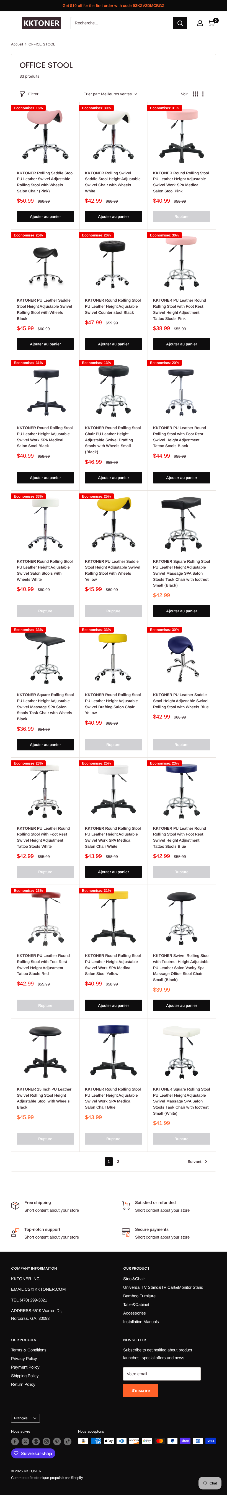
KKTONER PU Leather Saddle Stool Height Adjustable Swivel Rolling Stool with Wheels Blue (181, 700)
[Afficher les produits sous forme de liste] (204, 93)
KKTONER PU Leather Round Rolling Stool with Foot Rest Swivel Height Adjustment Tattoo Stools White (43, 837)
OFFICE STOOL (42, 44)
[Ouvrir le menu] (14, 23)
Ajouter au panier (45, 216)
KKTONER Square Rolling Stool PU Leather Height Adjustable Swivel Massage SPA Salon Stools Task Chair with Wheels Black (45, 706)
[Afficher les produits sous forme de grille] (195, 93)
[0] (211, 23)
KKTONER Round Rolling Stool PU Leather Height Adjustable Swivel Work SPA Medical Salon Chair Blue (113, 1098)
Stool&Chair (134, 1278)
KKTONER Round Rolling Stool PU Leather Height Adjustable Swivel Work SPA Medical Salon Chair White (113, 837)
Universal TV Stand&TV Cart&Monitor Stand (163, 1287)
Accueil (17, 44)
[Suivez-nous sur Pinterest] (57, 1441)
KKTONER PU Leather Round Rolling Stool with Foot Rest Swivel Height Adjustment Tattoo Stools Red (43, 964)
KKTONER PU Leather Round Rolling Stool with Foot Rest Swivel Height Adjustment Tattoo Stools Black (179, 437)
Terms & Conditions (29, 1350)
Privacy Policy (24, 1358)
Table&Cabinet (136, 1304)
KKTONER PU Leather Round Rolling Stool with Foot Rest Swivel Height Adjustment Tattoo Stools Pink (179, 309)
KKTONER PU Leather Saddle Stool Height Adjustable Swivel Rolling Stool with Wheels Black (44, 309)
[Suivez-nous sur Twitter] (25, 1441)
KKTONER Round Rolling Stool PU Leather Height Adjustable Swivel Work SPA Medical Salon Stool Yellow (113, 964)
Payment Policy (25, 1367)
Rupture (181, 216)
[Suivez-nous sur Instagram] (46, 1441)
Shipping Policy (25, 1375)
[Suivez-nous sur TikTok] (67, 1441)
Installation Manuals (141, 1321)
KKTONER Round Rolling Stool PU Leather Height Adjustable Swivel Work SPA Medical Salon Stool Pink (181, 182)
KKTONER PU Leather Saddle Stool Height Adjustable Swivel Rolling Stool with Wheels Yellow (112, 570)
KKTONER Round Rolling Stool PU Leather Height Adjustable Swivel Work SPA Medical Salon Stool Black (45, 437)
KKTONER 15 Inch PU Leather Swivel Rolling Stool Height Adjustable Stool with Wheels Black (44, 1098)
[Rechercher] (180, 23)
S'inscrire (140, 1390)
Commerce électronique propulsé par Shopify (47, 1478)
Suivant (194, 1161)
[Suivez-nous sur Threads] (36, 1441)
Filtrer (33, 94)
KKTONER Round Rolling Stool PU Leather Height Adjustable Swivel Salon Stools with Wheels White (45, 570)
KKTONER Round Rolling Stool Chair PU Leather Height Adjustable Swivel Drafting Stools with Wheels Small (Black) (113, 440)
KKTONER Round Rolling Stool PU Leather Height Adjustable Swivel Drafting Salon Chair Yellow (113, 703)
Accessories (134, 1313)
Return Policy (23, 1384)
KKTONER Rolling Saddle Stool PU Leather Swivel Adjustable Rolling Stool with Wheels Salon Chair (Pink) (45, 182)
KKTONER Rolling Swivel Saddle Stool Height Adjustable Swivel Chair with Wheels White (113, 182)
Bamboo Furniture (139, 1295)
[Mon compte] (200, 23)
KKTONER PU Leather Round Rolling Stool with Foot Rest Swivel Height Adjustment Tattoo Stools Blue (179, 837)
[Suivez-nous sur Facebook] (15, 1441)
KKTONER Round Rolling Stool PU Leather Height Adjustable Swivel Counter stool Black (113, 306)
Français (20, 1418)
